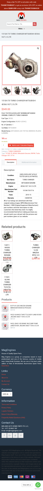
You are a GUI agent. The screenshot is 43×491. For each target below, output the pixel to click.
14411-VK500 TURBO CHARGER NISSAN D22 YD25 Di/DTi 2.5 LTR (7, 249)
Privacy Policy (6, 408)
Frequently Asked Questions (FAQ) (13, 418)
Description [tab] (10, 162)
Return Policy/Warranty (9, 414)
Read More (5, 366)
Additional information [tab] (29, 162)
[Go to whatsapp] (38, 484)
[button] (38, 48)
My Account (6, 381)
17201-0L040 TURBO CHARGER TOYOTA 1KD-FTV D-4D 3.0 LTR (7, 281)
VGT (8, 155)
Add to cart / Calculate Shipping (22, 145)
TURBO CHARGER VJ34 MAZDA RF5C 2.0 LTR (36, 249)
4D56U (15, 153)
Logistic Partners (7, 411)
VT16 (12, 155)
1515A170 (8, 153)
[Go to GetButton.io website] (38, 489)
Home (4, 374)
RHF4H (33, 153)
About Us (5, 378)
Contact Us (5, 384)
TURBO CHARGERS (14, 151)
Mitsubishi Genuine (24, 153)
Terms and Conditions (9, 404)
